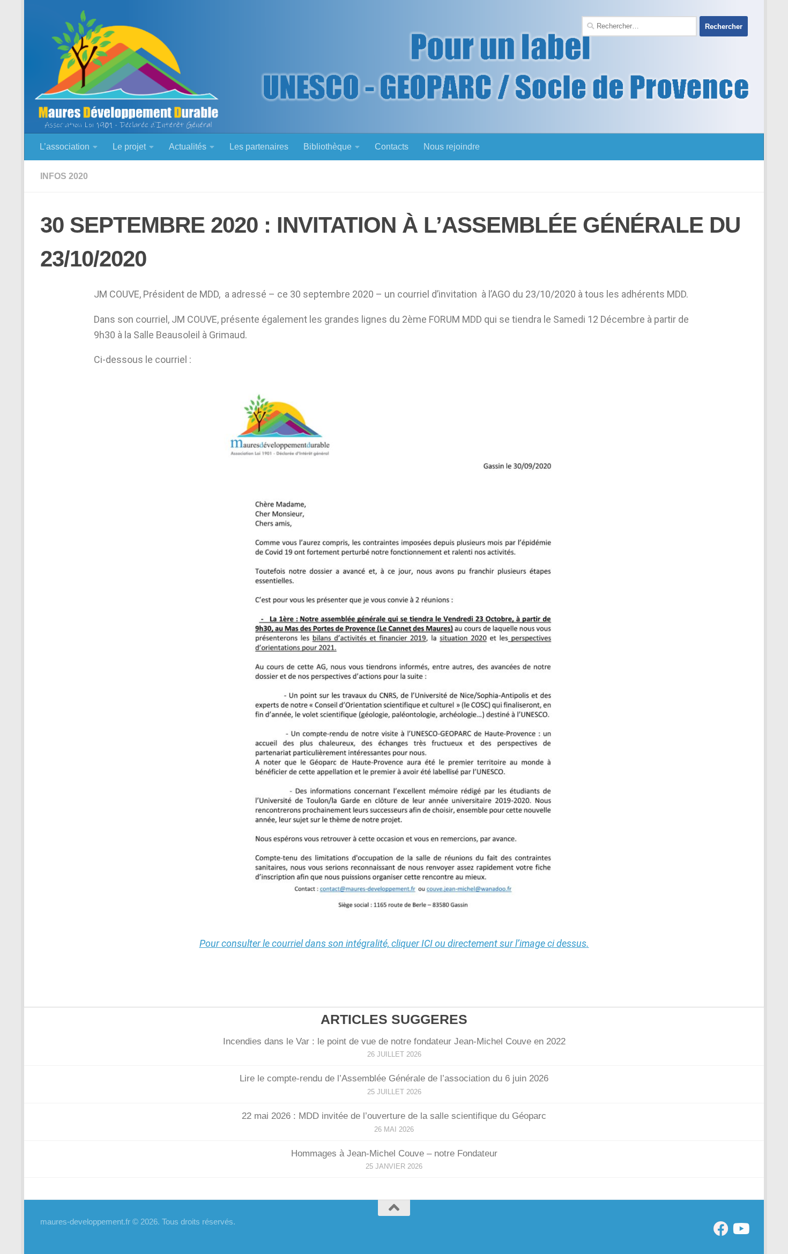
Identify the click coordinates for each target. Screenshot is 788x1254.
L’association (65, 146)
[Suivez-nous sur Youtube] (740, 1228)
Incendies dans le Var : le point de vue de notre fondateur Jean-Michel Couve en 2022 (394, 1041)
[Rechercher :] (639, 26)
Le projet (129, 146)
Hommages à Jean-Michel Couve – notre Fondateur (394, 1153)
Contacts (391, 146)
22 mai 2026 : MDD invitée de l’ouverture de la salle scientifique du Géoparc (394, 1116)
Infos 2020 (64, 176)
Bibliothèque (327, 146)
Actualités (187, 146)
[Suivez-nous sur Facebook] (720, 1228)
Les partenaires (258, 146)
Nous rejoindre (451, 146)
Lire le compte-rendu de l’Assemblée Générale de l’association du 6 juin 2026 (394, 1078)
